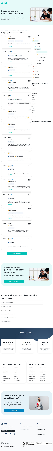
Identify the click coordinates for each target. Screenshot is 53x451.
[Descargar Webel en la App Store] (4, 431)
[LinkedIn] (2, 434)
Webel (2, 30)
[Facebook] (10, 434)
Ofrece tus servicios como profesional (26, 426)
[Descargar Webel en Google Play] (11, 431)
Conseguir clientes (14, 410)
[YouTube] (6, 434)
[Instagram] (14, 434)
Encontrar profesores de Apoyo (14, 281)
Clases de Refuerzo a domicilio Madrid (16, 30)
